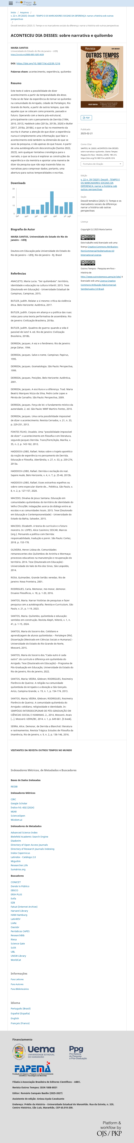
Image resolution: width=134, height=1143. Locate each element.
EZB (13, 902)
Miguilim (16, 861)
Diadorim (16, 840)
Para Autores (17, 984)
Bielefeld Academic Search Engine (29, 836)
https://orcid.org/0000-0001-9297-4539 (27, 54)
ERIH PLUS (16, 894)
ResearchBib (18, 935)
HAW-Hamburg (19, 914)
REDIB (14, 786)
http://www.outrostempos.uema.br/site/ (101, 276)
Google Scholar (19, 803)
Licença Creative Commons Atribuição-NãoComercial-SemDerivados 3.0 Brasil (98, 284)
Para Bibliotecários (20, 988)
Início (13, 12)
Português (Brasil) (21, 1008)
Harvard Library (19, 910)
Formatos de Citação (93, 163)
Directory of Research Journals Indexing (32, 848)
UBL (13, 951)
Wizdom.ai (16, 819)
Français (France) (20, 1023)
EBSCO (14, 890)
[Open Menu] (11, 3)
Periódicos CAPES (20, 931)
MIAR (14, 811)
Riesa (14, 939)
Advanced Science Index (24, 832)
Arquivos (24, 12)
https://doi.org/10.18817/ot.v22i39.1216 (38, 63)
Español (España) (20, 1013)
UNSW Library (18, 955)
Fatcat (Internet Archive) (24, 906)
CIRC (13, 799)
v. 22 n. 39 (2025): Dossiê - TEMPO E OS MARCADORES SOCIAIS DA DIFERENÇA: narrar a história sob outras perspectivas (62, 17)
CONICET (16, 882)
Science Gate (18, 943)
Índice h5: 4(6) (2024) (22, 807)
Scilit (13, 947)
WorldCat (16, 959)
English (15, 1018)
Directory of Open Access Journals (29, 844)
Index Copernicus (20, 853)
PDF (87, 117)
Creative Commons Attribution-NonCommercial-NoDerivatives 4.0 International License (99, 250)
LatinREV (15, 919)
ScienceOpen (18, 815)
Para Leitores (17, 979)
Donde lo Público (20, 886)
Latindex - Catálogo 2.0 (23, 857)
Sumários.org (18, 869)
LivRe (14, 923)
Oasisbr (15, 927)
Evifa (13, 898)
